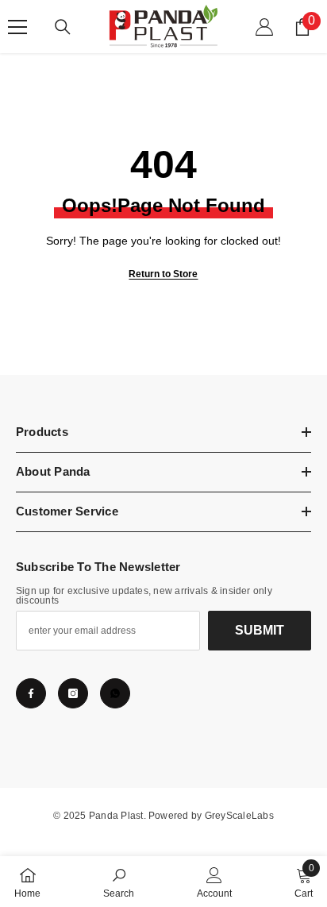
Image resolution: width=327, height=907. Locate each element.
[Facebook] (31, 693)
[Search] (62, 27)
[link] (119, 881)
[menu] (17, 27)
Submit (259, 630)
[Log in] (264, 27)
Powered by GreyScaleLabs (211, 815)
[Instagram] (73, 693)
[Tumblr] (115, 693)
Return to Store (163, 274)
